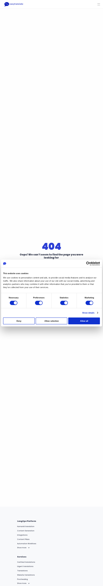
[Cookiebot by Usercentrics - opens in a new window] (88, 264)
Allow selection (51, 321)
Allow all (84, 321)
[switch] (39, 303)
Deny (18, 321)
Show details (88, 313)
